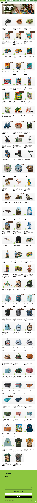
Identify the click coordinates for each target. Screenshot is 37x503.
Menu (6, 480)
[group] (10, 0)
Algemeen (6, 476)
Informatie (6, 487)
